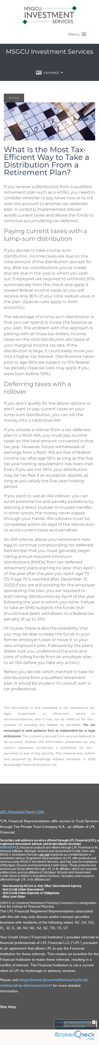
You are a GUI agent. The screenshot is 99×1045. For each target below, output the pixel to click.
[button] (77, 34)
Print (14, 98)
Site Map (8, 1007)
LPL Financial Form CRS (22, 812)
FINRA (4, 847)
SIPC (13, 847)
